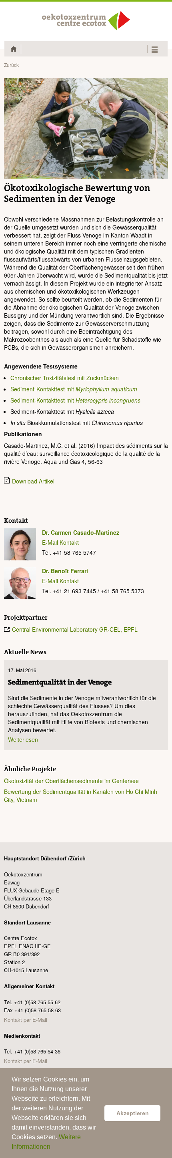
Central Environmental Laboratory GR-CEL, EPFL (75, 629)
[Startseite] (86, 20)
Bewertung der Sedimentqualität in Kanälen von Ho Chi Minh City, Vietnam (80, 795)
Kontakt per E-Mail (25, 1019)
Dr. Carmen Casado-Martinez (80, 532)
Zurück (11, 64)
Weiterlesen (23, 739)
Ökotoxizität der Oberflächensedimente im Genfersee (71, 781)
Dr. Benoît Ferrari (65, 571)
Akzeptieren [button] (132, 1113)
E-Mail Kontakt (60, 542)
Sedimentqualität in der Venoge (60, 682)
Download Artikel (33, 481)
